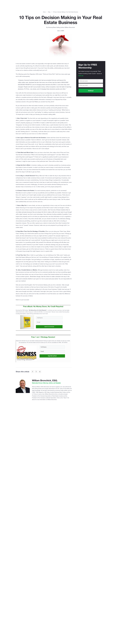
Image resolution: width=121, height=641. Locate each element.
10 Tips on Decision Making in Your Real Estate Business (60, 20)
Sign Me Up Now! (52, 356)
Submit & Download (49, 326)
